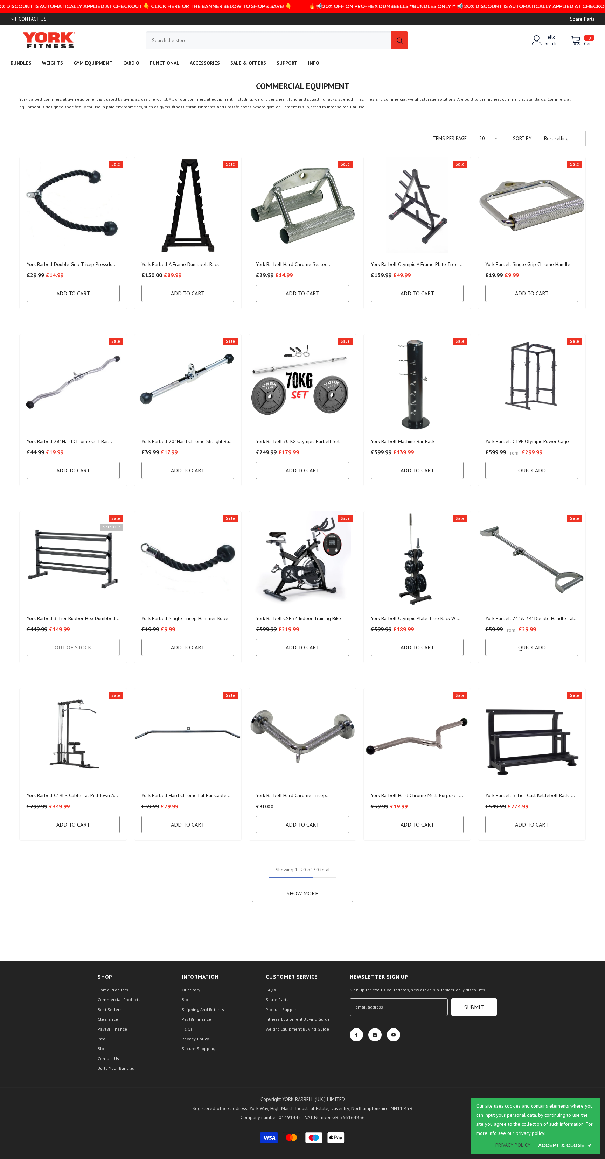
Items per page (449, 138)
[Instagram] (375, 1034)
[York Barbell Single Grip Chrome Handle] (531, 205)
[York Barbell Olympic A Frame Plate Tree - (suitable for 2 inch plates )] (417, 205)
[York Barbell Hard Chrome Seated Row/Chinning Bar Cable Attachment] (302, 205)
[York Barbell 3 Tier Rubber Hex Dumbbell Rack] (73, 559)
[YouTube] (393, 1034)
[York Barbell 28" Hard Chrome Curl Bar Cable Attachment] (73, 382)
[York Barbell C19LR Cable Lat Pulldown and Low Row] (73, 736)
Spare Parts (582, 19)
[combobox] (268, 40)
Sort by (522, 138)
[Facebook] (356, 1034)
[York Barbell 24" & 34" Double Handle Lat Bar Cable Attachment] (531, 559)
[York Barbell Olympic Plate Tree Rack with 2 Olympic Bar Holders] (417, 559)
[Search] (277, 40)
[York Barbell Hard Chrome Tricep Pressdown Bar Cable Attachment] (302, 736)
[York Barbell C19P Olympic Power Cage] (531, 382)
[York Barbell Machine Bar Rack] (417, 382)
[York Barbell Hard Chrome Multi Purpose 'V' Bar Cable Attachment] (417, 736)
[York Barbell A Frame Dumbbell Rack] (188, 205)
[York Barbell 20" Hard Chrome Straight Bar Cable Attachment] (188, 382)
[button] (487, 138)
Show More (302, 893)
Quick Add (532, 470)
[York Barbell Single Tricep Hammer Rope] (188, 559)
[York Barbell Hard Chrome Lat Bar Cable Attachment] (188, 736)
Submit (474, 1007)
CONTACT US (33, 19)
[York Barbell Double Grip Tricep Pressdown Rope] (73, 205)
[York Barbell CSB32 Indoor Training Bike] (302, 559)
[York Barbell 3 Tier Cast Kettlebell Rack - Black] (531, 736)
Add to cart (73, 293)
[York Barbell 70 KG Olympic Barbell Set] (302, 382)
